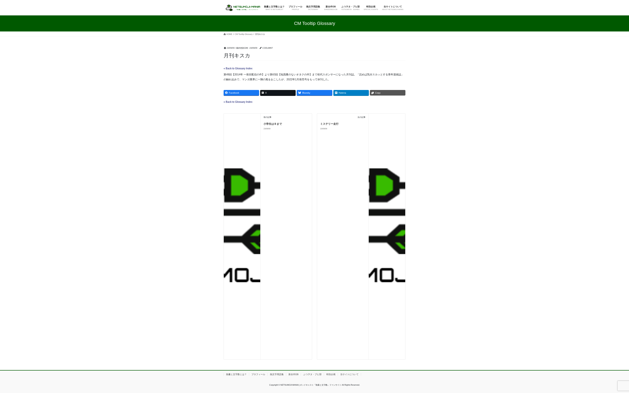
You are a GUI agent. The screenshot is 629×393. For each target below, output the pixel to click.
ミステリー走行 (329, 123)
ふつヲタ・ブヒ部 (312, 374)
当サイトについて (349, 374)
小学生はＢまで (273, 123)
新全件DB (293, 374)
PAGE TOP (612, 378)
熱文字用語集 (277, 374)
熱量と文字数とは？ (236, 374)
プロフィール (258, 374)
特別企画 (330, 374)
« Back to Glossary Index (238, 68)
